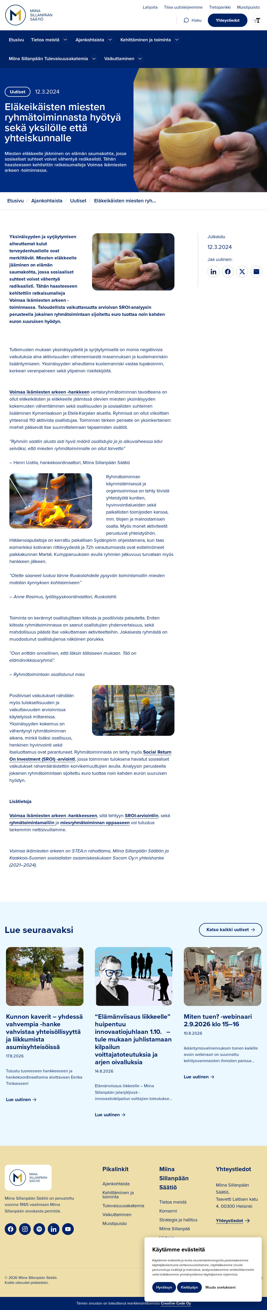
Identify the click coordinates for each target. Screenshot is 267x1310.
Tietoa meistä (172, 1202)
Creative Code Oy (176, 1303)
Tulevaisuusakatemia (123, 1206)
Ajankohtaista (47, 200)
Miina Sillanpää (174, 1229)
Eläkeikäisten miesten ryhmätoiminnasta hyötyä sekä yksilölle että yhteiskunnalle (126, 200)
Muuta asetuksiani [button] (220, 1287)
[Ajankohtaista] (65, 39)
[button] (50, 40)
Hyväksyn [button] (164, 1287)
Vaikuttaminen (116, 1215)
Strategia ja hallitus (178, 1220)
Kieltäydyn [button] (189, 1287)
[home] (28, 15)
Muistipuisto (114, 1224)
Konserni (168, 1211)
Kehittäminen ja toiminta (118, 1195)
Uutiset (78, 200)
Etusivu (16, 39)
